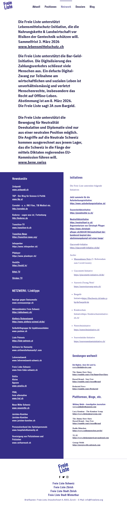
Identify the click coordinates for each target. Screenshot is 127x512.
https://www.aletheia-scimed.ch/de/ (28, 321)
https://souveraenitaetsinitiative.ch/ (89, 341)
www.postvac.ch (19, 331)
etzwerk (22, 357)
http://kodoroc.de (20, 218)
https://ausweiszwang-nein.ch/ (87, 286)
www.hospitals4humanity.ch (25, 430)
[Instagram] (67, 477)
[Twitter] (63, 477)
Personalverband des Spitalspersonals (29, 426)
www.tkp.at (17, 199)
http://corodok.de (20, 208)
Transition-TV (18, 224)
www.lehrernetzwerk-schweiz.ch (27, 360)
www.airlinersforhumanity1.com (27, 350)
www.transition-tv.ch (21, 227)
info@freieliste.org (94, 499)
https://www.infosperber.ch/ (25, 246)
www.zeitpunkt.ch (20, 189)
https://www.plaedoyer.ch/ (24, 256)
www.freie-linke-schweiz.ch (25, 370)
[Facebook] (59, 477)
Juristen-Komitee (20, 417)
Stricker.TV (17, 278)
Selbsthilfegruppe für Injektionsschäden (30, 328)
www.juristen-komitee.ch (23, 420)
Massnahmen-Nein (82, 259)
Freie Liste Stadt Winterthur (63, 495)
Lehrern (15, 357)
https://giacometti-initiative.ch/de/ (85, 247)
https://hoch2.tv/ (19, 265)
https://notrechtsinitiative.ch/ (87, 329)
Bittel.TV (16, 271)
